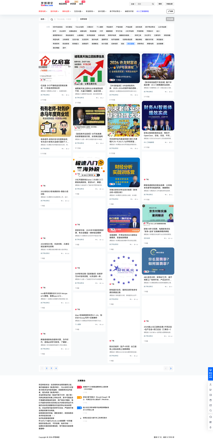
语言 (122, 44)
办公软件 (62, 31)
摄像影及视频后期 (125, 35)
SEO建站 (69, 27)
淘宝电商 (56, 39)
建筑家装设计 (57, 35)
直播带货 (105, 39)
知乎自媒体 (115, 39)
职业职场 (89, 11)
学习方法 (119, 31)
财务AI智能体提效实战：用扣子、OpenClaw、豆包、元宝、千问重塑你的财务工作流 (157, 135)
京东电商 (139, 27)
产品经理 (119, 27)
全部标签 (83, 19)
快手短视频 (91, 35)
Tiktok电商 (79, 27)
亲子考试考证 (115, 11)
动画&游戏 (73, 31)
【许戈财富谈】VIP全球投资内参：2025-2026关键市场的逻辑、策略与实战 (123, 88)
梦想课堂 (56, 437)
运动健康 (160, 44)
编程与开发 (149, 39)
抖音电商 (101, 35)
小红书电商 (130, 31)
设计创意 (101, 11)
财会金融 (131, 44)
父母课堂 (66, 39)
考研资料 (56, 44)
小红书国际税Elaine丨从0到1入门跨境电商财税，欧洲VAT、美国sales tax (89, 182)
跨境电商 (150, 44)
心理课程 (80, 35)
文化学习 (147, 35)
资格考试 (140, 44)
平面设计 (150, 31)
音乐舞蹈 (56, 48)
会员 (81, 3)
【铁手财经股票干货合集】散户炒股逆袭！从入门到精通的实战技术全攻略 (158, 85)
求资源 (73, 3)
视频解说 (95, 44)
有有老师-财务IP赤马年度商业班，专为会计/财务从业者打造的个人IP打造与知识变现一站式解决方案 (55, 142)
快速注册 (169, 4)
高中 (64, 48)
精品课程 (63, 3)
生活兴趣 (77, 11)
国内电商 (95, 39)
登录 (160, 4)
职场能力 (75, 44)
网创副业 (160, 39)
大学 (101, 31)
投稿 (171, 11)
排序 (42, 19)
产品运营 (129, 27)
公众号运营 (162, 27)
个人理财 (100, 27)
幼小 (158, 31)
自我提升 (85, 44)
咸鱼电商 (83, 31)
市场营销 (140, 31)
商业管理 (93, 31)
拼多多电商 (112, 35)
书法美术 (109, 27)
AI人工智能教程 (149, 142)
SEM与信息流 (57, 27)
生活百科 (85, 39)
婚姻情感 (109, 31)
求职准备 (167, 35)
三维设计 (90, 27)
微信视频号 (70, 35)
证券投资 (114, 44)
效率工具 (138, 35)
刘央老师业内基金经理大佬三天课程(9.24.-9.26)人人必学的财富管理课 (123, 141)
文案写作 (157, 35)
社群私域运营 (127, 39)
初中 (54, 31)
